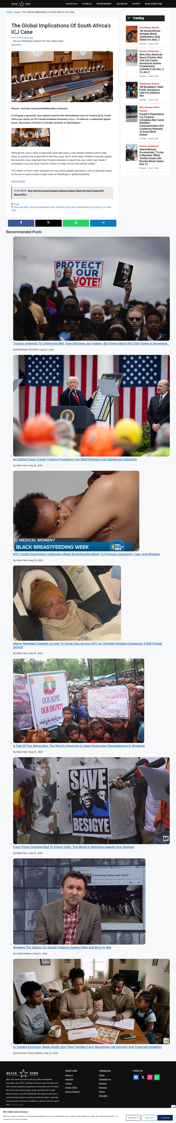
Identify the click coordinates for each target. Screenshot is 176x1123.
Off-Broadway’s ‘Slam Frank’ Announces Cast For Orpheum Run (151, 91)
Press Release (145, 27)
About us (69, 1075)
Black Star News (21, 207)
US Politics (71, 4)
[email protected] (17, 1105)
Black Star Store (153, 4)
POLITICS (143, 111)
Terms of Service (72, 1092)
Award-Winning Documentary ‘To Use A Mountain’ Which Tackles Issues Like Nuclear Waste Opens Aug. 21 (151, 156)
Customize (132, 1118)
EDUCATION (122, 4)
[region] (88, 1115)
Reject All (149, 1118)
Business (155, 27)
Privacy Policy (71, 1087)
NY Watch (86, 4)
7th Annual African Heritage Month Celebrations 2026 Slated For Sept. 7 (149, 35)
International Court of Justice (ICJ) (90, 207)
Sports (136, 4)
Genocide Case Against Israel (42, 207)
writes (71, 119)
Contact (68, 1083)
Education (149, 107)
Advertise (69, 1079)
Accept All (165, 1118)
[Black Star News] (21, 4)
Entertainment (104, 4)
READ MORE (18, 181)
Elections (103, 1083)
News (17, 12)
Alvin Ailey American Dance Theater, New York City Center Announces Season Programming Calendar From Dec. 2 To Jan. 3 (151, 63)
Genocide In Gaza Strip (65, 207)
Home (9, 12)
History (156, 107)
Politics (102, 1092)
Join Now (16, 44)
